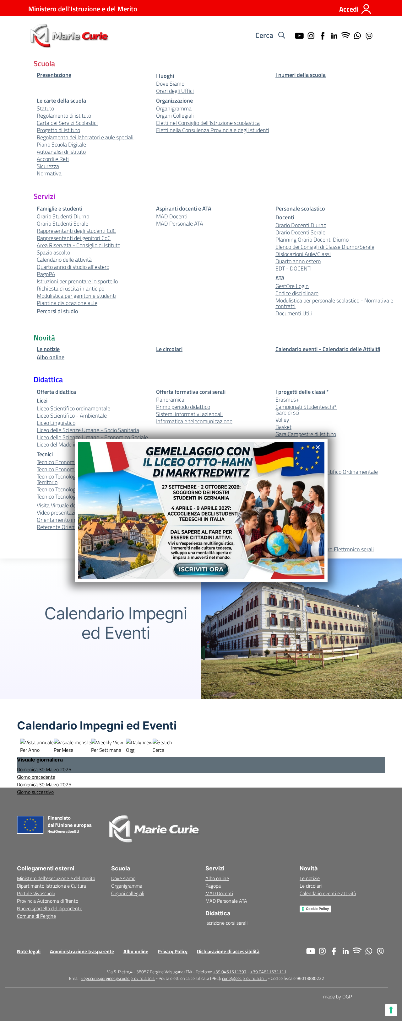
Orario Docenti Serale (300, 232)
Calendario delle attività (64, 260)
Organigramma (174, 108)
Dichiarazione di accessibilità (228, 951)
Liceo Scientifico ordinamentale (73, 408)
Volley (282, 420)
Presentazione (54, 75)
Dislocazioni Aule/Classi (303, 254)
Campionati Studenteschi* (306, 407)
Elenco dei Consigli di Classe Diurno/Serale (324, 247)
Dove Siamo (170, 84)
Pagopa (213, 886)
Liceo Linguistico (56, 423)
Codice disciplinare (296, 293)
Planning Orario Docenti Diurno (312, 240)
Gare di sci (287, 412)
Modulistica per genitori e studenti (76, 296)
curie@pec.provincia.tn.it (244, 978)
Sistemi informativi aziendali (189, 414)
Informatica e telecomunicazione (194, 421)
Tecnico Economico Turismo (68, 469)
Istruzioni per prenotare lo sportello (77, 281)
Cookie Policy (317, 908)
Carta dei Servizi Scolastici (67, 123)
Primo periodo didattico (183, 407)
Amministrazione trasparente (82, 951)
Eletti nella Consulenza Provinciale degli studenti (212, 130)
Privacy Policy (172, 951)
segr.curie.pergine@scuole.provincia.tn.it (118, 978)
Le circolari (169, 349)
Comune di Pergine (36, 916)
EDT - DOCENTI (293, 268)
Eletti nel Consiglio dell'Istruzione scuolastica (208, 123)
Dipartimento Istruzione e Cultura (51, 886)
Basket (283, 427)
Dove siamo (123, 878)
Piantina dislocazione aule (67, 303)
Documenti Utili (293, 313)
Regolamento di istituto (64, 116)
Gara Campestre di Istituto (305, 434)
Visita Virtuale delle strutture (70, 505)
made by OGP (337, 996)
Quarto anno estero (298, 261)
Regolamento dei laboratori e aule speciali (85, 137)
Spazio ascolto (53, 252)
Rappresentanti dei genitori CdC (74, 238)
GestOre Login (292, 286)
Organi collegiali (127, 893)
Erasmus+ (287, 400)
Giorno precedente (36, 777)
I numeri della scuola (300, 75)
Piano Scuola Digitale (61, 144)
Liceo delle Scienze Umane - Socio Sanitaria (88, 430)
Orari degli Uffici (175, 91)
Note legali (29, 951)
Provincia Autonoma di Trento (47, 901)
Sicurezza (48, 166)
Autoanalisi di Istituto (61, 152)
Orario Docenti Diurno (300, 225)
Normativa (49, 173)
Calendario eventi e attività (328, 893)
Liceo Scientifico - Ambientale (72, 416)
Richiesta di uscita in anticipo (70, 288)
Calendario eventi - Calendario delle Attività (327, 349)
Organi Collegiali (175, 116)
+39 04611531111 (268, 971)
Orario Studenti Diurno (63, 216)
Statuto (45, 108)
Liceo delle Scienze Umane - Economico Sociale (92, 437)
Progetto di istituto (58, 130)
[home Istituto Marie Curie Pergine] (68, 35)
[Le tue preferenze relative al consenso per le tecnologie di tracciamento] (391, 1010)
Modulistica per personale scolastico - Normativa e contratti (334, 303)
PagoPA (46, 274)
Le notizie (48, 349)
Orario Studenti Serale (62, 224)
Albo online (50, 357)
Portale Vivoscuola (36, 893)
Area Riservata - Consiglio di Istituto (78, 245)
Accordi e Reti (53, 159)
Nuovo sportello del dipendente (49, 908)
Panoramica (170, 400)
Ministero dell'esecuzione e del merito (56, 878)
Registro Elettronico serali (343, 549)
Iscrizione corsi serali (226, 923)
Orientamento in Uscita (64, 520)
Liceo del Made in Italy (63, 444)
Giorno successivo (35, 792)
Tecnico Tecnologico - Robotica (72, 489)
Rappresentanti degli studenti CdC (76, 231)
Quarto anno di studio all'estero (73, 267)
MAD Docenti (171, 216)
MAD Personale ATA (179, 224)
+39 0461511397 (230, 971)
